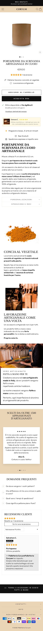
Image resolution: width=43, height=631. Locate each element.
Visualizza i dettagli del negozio (16, 111)
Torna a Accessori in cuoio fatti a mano (22, 589)
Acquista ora (21, 98)
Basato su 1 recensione (13, 521)
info (21, 609)
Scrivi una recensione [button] (21, 524)
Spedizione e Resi (21, 204)
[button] (16, 75)
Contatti (21, 604)
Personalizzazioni (21, 199)
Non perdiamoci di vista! (21, 614)
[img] (21, 545)
